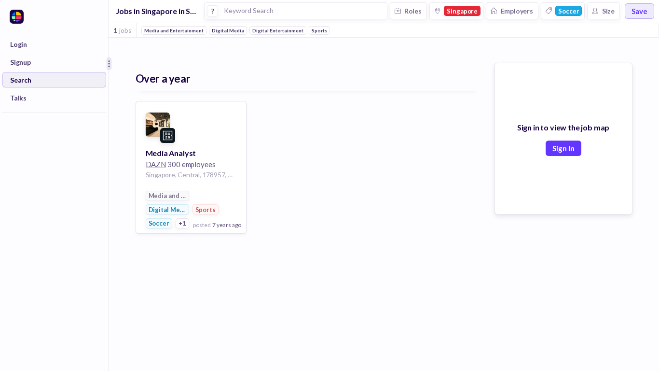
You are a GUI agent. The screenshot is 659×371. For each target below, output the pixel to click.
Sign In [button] (563, 148)
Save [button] (639, 11)
